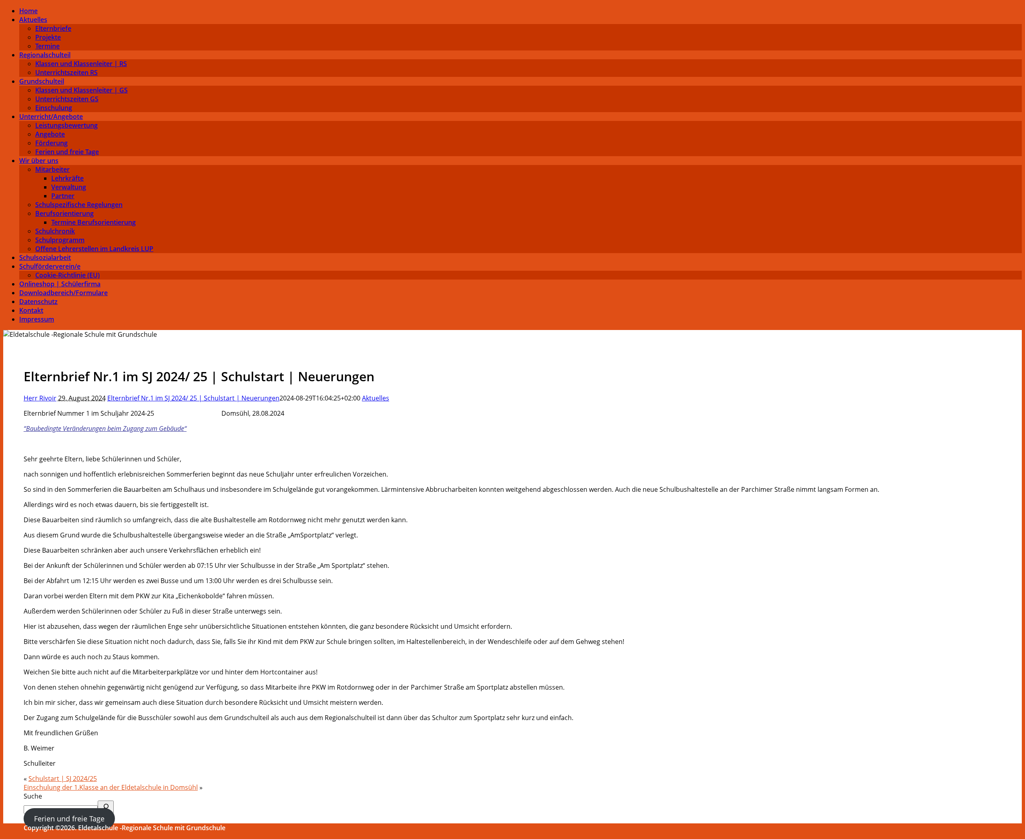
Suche (33, 796)
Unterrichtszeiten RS (66, 72)
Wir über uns (38, 160)
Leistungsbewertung (66, 125)
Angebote (50, 134)
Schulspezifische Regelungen (79, 204)
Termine (47, 46)
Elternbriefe (53, 28)
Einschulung (53, 107)
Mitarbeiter (52, 169)
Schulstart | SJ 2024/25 (62, 778)
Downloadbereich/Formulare (63, 292)
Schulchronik (55, 231)
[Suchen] (106, 807)
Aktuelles (33, 19)
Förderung (51, 143)
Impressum (36, 319)
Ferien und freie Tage (67, 151)
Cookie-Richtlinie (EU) (67, 275)
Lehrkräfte (67, 178)
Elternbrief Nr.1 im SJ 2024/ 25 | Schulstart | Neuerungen (193, 398)
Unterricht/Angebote (51, 116)
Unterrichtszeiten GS (66, 99)
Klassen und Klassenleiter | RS (81, 63)
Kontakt (31, 310)
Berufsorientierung (64, 213)
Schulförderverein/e (49, 266)
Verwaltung (68, 187)
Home (28, 10)
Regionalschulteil (44, 54)
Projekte (48, 37)
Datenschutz (38, 301)
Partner (62, 195)
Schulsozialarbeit (45, 257)
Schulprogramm (59, 239)
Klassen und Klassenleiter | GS (81, 90)
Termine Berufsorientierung (93, 222)
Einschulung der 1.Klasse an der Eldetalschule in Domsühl (111, 787)
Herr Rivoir (40, 398)
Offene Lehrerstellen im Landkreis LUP (94, 248)
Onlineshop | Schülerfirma (59, 284)
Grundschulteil (41, 81)
